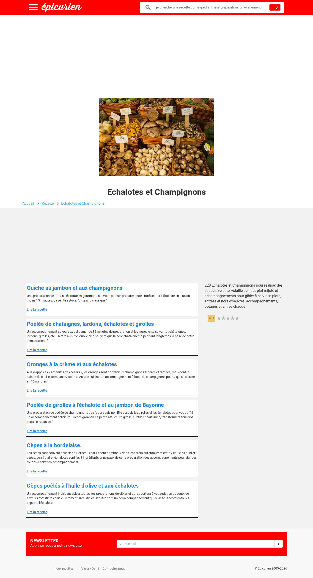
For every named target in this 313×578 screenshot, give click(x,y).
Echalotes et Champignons (82, 203)
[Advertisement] (156, 52)
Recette (48, 203)
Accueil (28, 203)
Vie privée (88, 568)
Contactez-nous (114, 568)
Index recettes (64, 568)
